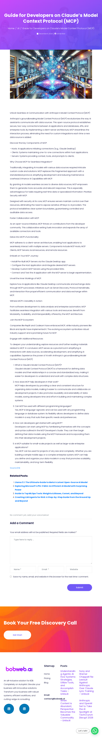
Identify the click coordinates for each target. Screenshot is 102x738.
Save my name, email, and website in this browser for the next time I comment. (51, 576)
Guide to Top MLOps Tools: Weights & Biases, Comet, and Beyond (49, 493)
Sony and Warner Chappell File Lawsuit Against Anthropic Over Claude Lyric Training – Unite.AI (86, 682)
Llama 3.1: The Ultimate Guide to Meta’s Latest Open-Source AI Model (51, 482)
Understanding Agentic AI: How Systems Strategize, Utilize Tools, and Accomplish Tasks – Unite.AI (68, 682)
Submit (79, 587)
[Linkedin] (9, 709)
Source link (15, 467)
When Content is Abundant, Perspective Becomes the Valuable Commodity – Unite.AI (67, 710)
